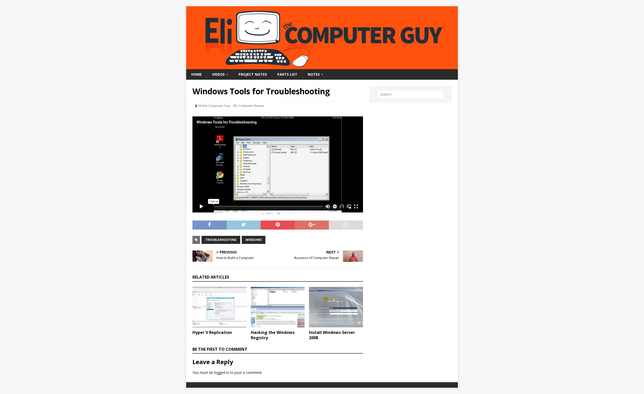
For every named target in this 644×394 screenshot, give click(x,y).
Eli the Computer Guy (214, 105)
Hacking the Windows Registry (273, 335)
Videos (218, 74)
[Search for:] (411, 94)
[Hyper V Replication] (219, 307)
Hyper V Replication (212, 332)
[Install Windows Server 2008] (336, 307)
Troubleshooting (220, 240)
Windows (254, 240)
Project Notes (252, 74)
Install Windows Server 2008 (332, 335)
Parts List (287, 74)
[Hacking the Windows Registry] (278, 307)
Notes (314, 74)
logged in (221, 372)
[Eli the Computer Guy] (322, 66)
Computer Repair (251, 105)
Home (196, 74)
